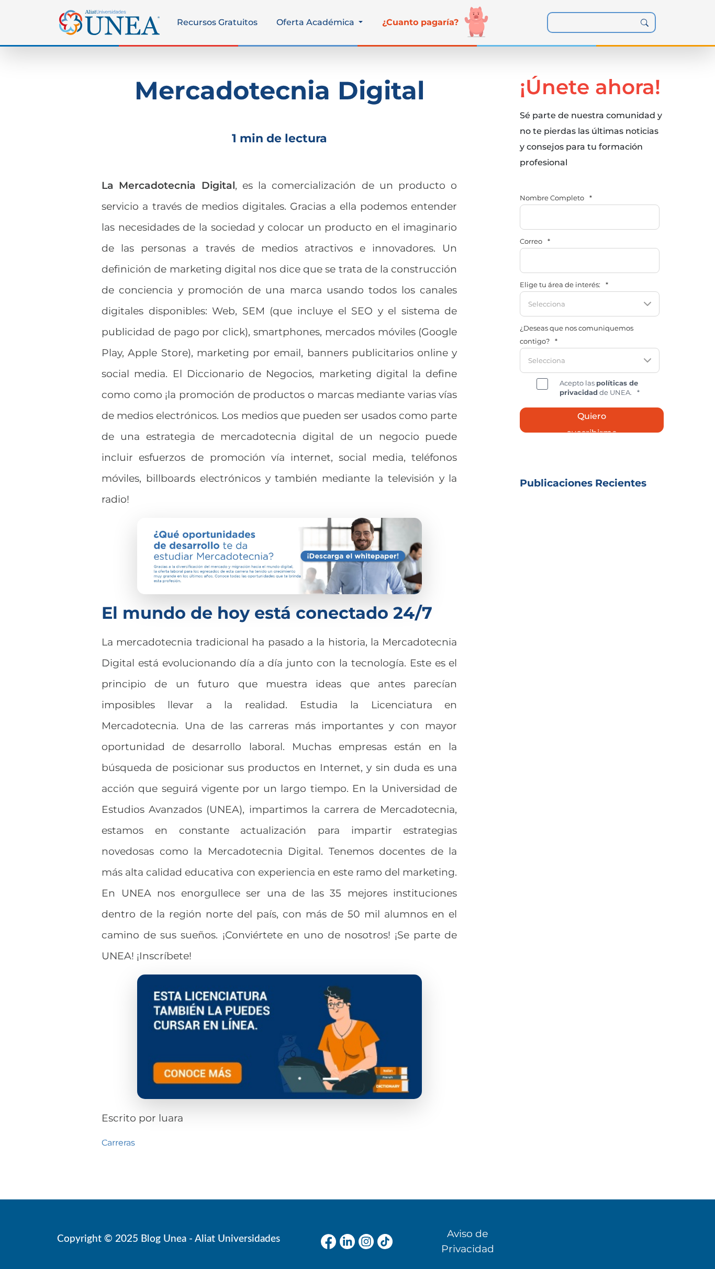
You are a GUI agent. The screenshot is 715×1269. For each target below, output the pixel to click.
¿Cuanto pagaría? (420, 22)
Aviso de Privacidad (467, 1241)
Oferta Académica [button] (316, 22)
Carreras (118, 1143)
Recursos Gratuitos (217, 22)
